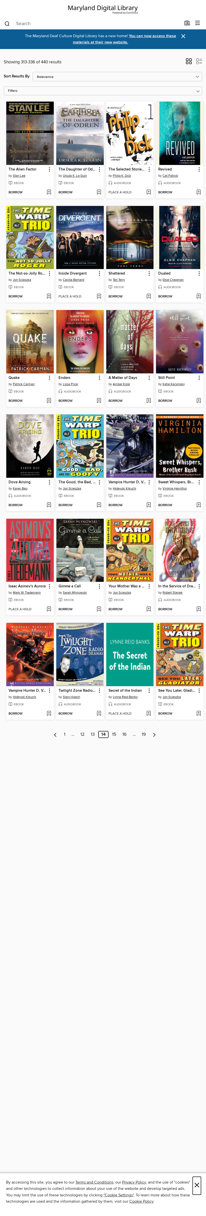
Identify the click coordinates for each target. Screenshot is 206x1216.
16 (124, 734)
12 (82, 734)
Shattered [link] (117, 273)
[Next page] (154, 734)
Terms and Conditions (94, 1182)
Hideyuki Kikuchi (124, 489)
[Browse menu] (197, 23)
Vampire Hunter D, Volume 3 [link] (28, 690)
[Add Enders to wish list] (99, 401)
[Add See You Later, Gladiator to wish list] (198, 714)
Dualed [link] (164, 273)
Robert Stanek (173, 593)
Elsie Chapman (173, 280)
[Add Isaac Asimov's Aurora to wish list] (49, 609)
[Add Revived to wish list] (198, 192)
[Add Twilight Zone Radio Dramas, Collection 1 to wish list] (99, 714)
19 (144, 734)
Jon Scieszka (22, 280)
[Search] (7, 23)
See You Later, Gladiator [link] (177, 690)
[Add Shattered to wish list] (148, 296)
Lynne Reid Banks (125, 697)
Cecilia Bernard (73, 280)
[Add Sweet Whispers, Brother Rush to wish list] (198, 505)
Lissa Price (70, 384)
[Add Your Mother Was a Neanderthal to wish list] (148, 609)
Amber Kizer (121, 384)
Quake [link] (14, 378)
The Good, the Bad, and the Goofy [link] (78, 482)
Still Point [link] (166, 378)
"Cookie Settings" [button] (119, 1195)
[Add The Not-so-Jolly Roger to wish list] (49, 296)
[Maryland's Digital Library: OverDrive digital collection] (103, 9)
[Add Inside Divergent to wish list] (99, 296)
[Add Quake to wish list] (49, 401)
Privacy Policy (134, 1182)
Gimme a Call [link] (70, 586)
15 (114, 734)
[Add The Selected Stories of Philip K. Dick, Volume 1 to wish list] (148, 192)
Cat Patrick (170, 176)
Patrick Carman (24, 384)
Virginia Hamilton (175, 489)
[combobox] (93, 24)
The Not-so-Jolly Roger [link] (28, 273)
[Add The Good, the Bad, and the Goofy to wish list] (99, 505)
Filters (13, 91)
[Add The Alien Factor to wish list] (49, 192)
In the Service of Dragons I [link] (177, 586)
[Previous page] (55, 734)
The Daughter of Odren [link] (78, 169)
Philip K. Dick (122, 176)
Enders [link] (64, 378)
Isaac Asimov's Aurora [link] (27, 586)
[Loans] (187, 24)
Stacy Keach (71, 697)
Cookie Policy (141, 1201)
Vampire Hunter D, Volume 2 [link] (128, 482)
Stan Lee (19, 176)
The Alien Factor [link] (22, 169)
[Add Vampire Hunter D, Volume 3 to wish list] (49, 714)
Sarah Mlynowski (75, 593)
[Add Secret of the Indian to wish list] (148, 714)
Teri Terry (119, 280)
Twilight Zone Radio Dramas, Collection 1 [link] (78, 690)
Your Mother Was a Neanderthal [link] (128, 586)
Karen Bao (20, 489)
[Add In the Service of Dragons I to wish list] (198, 609)
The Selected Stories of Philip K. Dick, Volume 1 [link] (128, 169)
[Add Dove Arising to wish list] (49, 505)
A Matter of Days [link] (123, 378)
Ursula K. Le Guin (75, 176)
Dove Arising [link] (20, 482)
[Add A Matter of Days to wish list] (148, 401)
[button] (189, 62)
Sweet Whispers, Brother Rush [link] (177, 482)
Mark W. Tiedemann (27, 593)
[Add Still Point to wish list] (198, 401)
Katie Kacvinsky (174, 384)
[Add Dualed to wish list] (198, 296)
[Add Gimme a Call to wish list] (99, 609)
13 (93, 734)
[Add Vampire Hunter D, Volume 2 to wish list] (148, 505)
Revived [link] (165, 169)
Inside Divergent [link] (73, 273)
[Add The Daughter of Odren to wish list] (99, 192)
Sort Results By (17, 76)
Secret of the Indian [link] (125, 690)
